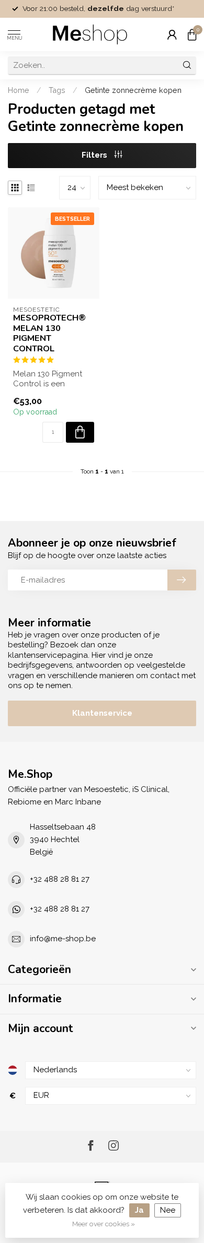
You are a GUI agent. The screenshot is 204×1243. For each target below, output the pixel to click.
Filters (95, 155)
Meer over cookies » (103, 1224)
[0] (192, 34)
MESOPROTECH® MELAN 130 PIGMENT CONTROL (49, 333)
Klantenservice (102, 713)
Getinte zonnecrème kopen (133, 90)
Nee (167, 1210)
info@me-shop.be (63, 938)
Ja (139, 1210)
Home (18, 90)
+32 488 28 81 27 (59, 879)
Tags (57, 90)
